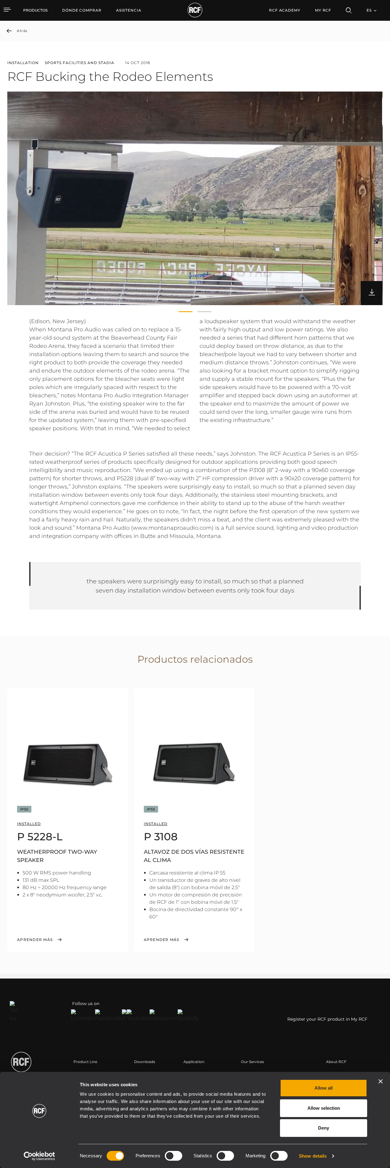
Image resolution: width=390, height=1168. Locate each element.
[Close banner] (380, 1081)
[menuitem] (82, 10)
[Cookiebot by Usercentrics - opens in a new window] (39, 1156)
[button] (186, 312)
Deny (323, 1127)
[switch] (173, 1156)
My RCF (323, 10)
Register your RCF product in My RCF (327, 1019)
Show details (313, 1156)
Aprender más (35, 940)
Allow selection (323, 1108)
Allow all (323, 1087)
